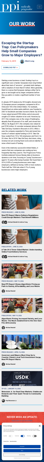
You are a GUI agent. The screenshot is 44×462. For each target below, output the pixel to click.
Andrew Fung (23, 222)
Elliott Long (29, 61)
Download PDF (9, 67)
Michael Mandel (13, 222)
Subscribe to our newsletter (22, 421)
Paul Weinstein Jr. (11, 400)
